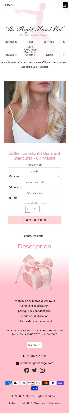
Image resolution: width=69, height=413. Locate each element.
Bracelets (11, 54)
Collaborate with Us (32, 334)
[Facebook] (27, 372)
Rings (30, 41)
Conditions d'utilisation (34, 306)
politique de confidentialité (34, 311)
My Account (13, 330)
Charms (22, 62)
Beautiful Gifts (8, 62)
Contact (43, 66)
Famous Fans (60, 62)
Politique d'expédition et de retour (34, 300)
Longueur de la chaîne (34, 182)
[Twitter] (34, 372)
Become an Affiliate (39, 62)
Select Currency (34, 193)
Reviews (49, 54)
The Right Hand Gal (43, 396)
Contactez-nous (33, 236)
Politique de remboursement (34, 321)
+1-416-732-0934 (36, 356)
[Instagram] (42, 372)
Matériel (34, 171)
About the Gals (29, 66)
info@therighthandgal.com (36, 363)
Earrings (49, 41)
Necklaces (11, 41)
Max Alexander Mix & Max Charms (30, 50)
